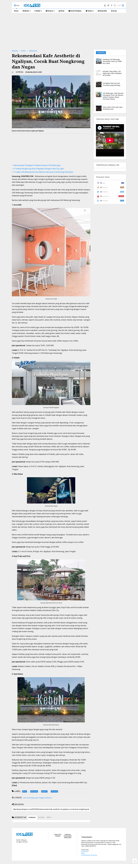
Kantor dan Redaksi (57, 835)
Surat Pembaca (75, 11)
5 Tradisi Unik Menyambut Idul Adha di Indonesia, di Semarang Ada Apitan (43, 172)
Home (16, 11)
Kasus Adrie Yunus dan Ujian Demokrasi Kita (112, 108)
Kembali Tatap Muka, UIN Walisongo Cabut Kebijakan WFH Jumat (112, 73)
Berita (26, 11)
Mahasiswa (33, 51)
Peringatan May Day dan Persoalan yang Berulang (111, 84)
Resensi (50, 11)
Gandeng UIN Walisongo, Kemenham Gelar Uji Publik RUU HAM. (112, 61)
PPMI (82, 853)
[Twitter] (108, 5)
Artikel (37, 11)
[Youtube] (105, 5)
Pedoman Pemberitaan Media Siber (68, 836)
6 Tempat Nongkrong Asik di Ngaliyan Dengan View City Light (38, 168)
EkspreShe (103, 11)
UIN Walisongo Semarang (89, 855)
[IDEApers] (32, 6)
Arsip (114, 11)
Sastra (89, 11)
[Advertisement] (69, 31)
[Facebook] (111, 5)
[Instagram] (115, 5)
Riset (62, 11)
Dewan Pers (85, 851)
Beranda (15, 51)
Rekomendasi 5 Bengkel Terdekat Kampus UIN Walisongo (36, 165)
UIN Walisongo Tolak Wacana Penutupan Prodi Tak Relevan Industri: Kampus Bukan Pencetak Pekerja (113, 96)
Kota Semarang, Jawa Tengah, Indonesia (37, 798)
